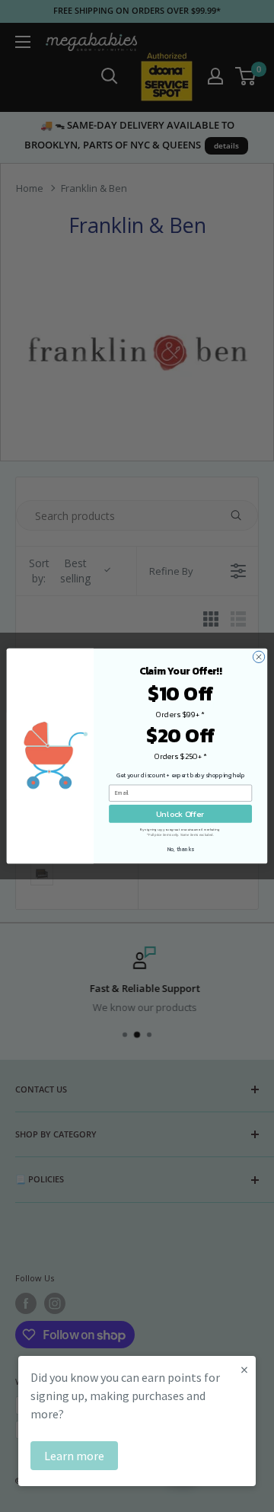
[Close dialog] (258, 656)
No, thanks (180, 849)
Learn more (74, 1455)
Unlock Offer (180, 813)
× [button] (244, 1369)
